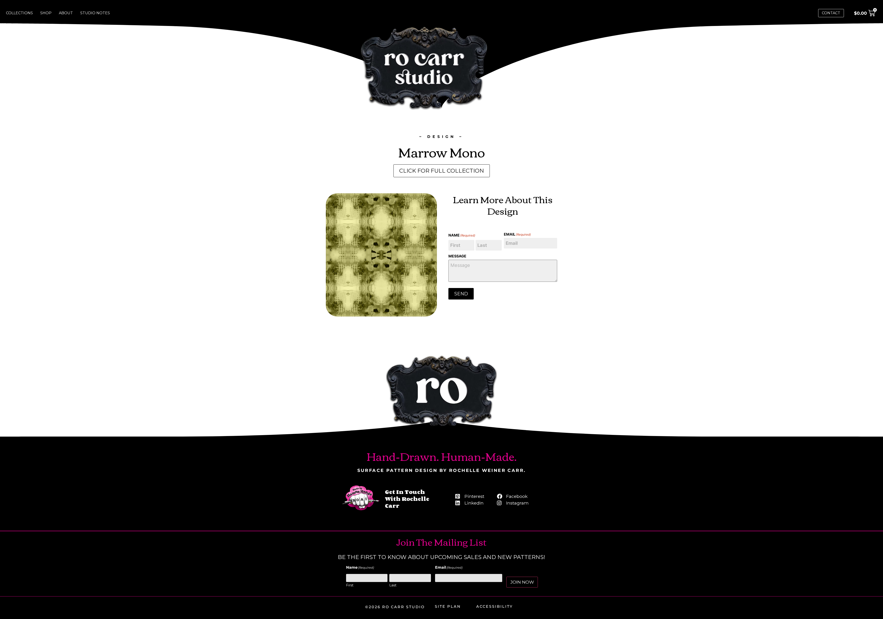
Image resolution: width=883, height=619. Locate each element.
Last (392, 585)
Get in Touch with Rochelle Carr (407, 499)
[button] (441, 170)
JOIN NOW (522, 582)
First (349, 585)
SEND (461, 294)
